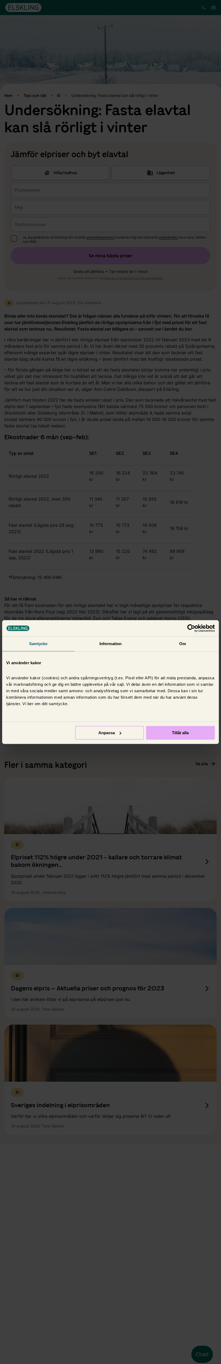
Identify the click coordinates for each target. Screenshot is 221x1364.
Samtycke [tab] (38, 643)
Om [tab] (182, 643)
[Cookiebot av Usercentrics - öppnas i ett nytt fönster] (191, 628)
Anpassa (106, 732)
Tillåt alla (180, 732)
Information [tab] (110, 643)
